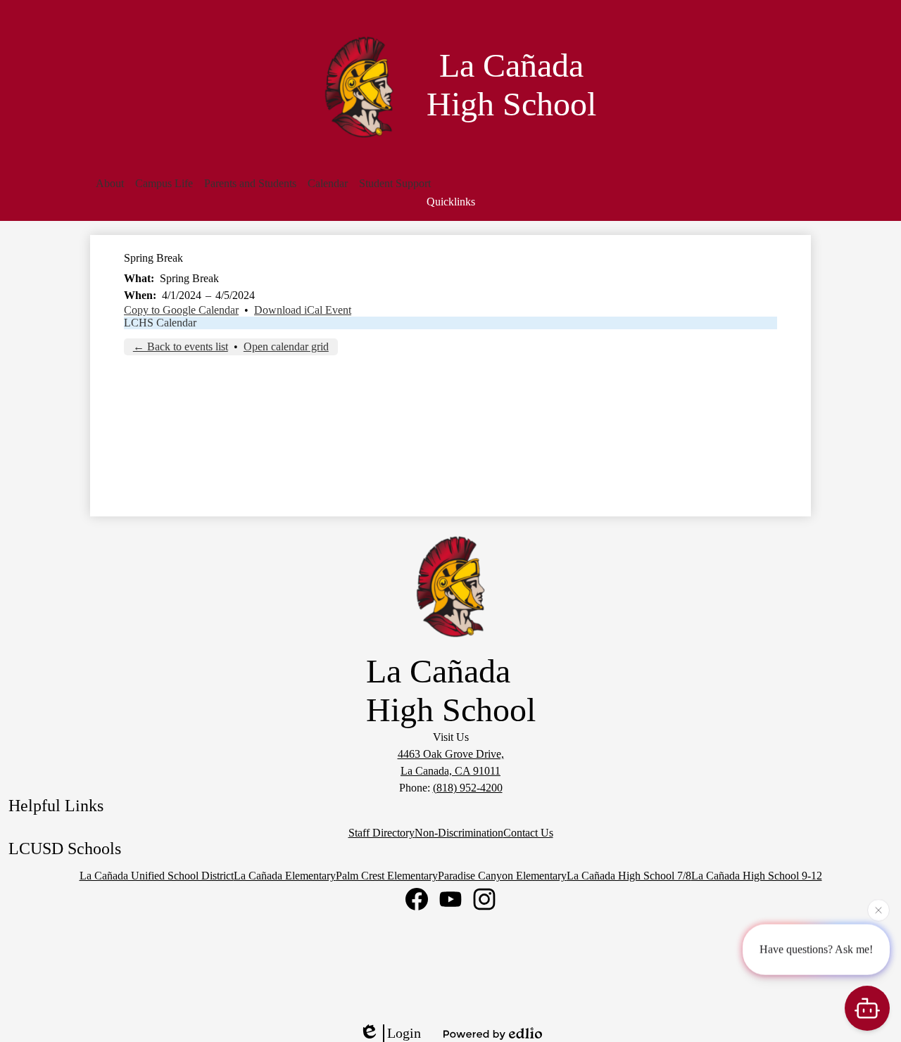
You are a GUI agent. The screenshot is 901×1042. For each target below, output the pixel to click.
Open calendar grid (286, 346)
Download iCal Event (302, 310)
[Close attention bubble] (878, 909)
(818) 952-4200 (468, 788)
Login (404, 1033)
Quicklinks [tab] (451, 202)
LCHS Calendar (160, 323)
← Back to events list (180, 346)
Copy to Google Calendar (181, 310)
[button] (110, 184)
